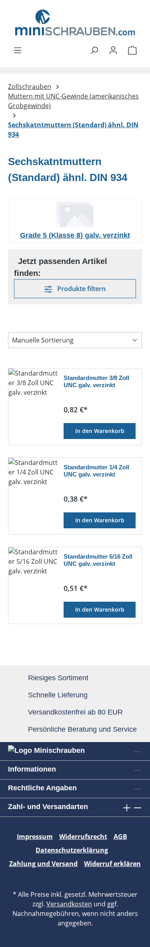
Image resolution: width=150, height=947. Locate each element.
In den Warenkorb (99, 431)
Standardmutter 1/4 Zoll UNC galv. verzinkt (96, 471)
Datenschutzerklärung (72, 850)
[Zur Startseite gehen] (75, 22)
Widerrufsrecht (83, 836)
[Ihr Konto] (113, 50)
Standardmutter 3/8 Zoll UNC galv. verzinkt (96, 381)
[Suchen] (94, 50)
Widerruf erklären (112, 863)
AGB (120, 836)
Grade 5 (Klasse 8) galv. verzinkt (75, 235)
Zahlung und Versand (43, 863)
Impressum (35, 836)
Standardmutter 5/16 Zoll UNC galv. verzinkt (98, 560)
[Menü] (17, 50)
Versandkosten (69, 904)
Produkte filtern (81, 288)
